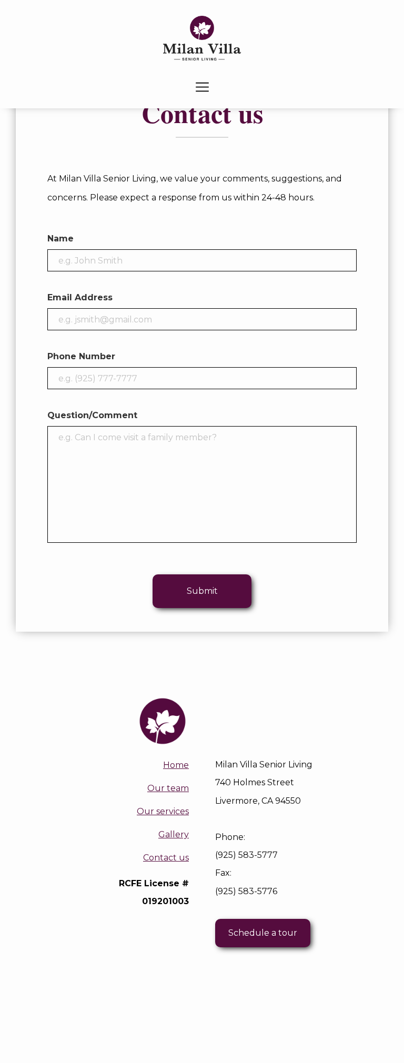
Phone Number (81, 356)
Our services (163, 811)
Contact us (166, 858)
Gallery (173, 834)
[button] (202, 87)
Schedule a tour (262, 933)
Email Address (80, 297)
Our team (168, 788)
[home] (202, 38)
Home (176, 765)
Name (60, 239)
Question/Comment (92, 415)
